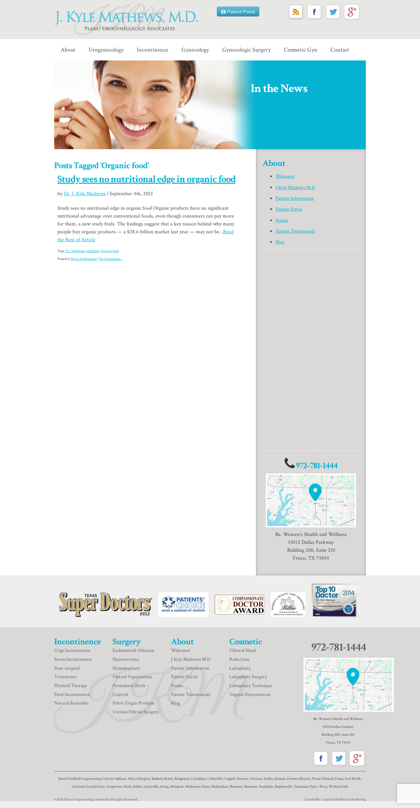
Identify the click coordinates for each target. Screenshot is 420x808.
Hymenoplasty (126, 668)
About (68, 50)
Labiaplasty (240, 668)
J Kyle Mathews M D (295, 187)
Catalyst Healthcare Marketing (344, 799)
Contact (339, 50)
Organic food (110, 251)
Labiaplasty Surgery (248, 677)
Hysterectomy (126, 659)
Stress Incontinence (73, 659)
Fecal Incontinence (72, 694)
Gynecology (195, 50)
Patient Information (295, 198)
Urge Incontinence (72, 650)
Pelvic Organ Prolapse (134, 703)
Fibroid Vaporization (132, 677)
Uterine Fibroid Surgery (136, 712)
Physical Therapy (71, 685)
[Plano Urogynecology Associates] (127, 19)
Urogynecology (106, 50)
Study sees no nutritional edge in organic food (146, 179)
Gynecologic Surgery (246, 50)
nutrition (92, 251)
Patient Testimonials (295, 231)
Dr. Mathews (75, 251)
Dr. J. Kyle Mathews (85, 193)
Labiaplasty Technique (250, 685)
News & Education (84, 259)
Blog (280, 242)
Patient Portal (240, 11)
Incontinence (152, 50)
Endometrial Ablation (133, 650)
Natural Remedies (72, 703)
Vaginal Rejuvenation (250, 694)
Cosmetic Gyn (300, 50)
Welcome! (285, 176)
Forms (282, 220)
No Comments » (110, 259)
